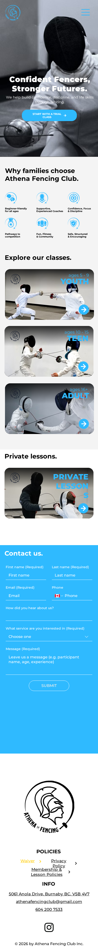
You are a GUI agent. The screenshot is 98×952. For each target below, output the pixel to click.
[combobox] (49, 636)
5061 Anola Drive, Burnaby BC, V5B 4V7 (49, 893)
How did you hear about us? (30, 608)
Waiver (27, 860)
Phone (57, 588)
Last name (70, 567)
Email (20, 588)
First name (25, 567)
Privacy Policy (58, 863)
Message (23, 649)
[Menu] (86, 12)
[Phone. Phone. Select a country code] (59, 596)
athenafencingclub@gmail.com (49, 901)
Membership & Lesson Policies (47, 872)
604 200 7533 (49, 909)
